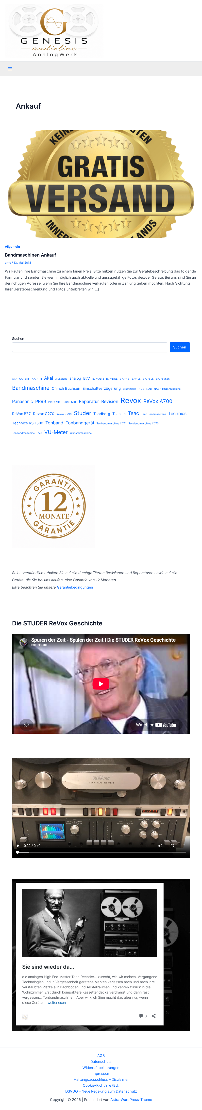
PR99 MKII (70, 402)
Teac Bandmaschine (153, 414)
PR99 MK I (54, 402)
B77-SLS (148, 378)
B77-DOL (112, 378)
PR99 (40, 401)
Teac (133, 413)
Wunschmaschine (81, 433)
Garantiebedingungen (75, 587)
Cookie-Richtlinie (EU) (101, 1085)
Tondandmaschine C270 (144, 423)
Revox (130, 400)
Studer (82, 413)
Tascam (119, 413)
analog (75, 378)
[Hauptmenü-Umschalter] (10, 69)
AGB (101, 1055)
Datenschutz (101, 1061)
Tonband (54, 422)
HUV (141, 388)
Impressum (101, 1073)
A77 (14, 378)
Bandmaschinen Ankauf (30, 255)
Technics (177, 413)
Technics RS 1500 (27, 423)
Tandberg (101, 413)
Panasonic (22, 401)
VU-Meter (56, 432)
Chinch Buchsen (66, 388)
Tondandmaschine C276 (27, 433)
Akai (48, 378)
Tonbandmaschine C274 (111, 423)
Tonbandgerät (80, 422)
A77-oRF (24, 378)
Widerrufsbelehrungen (101, 1068)
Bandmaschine (31, 388)
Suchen (18, 338)
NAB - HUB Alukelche (167, 388)
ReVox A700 (157, 401)
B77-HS (124, 378)
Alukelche (61, 378)
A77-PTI (37, 378)
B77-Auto (98, 378)
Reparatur (89, 401)
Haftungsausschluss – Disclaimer (101, 1079)
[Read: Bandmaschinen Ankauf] (101, 184)
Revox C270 (43, 413)
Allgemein (12, 246)
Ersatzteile (129, 388)
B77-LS (136, 378)
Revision (109, 401)
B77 (86, 378)
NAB (149, 388)
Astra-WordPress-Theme (131, 1099)
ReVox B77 (21, 413)
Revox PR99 (64, 414)
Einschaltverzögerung (102, 388)
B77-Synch (162, 378)
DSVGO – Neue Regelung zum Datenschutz (101, 1091)
